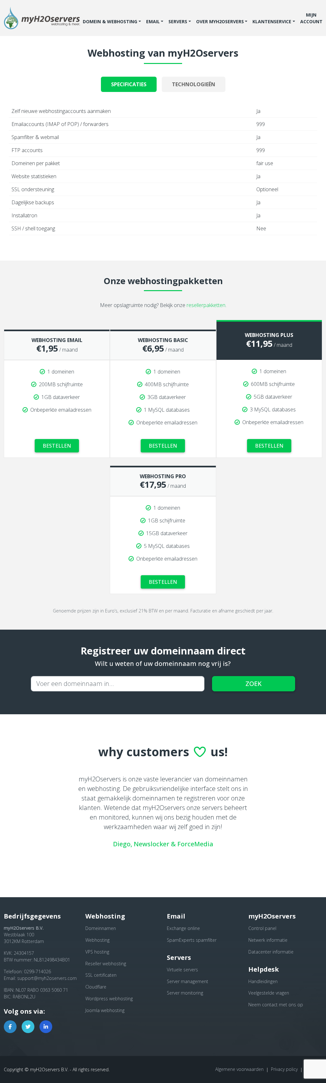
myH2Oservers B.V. (49, 1069)
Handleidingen (263, 981)
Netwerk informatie (267, 940)
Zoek (253, 683)
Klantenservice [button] (271, 21)
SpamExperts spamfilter (191, 940)
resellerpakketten (206, 305)
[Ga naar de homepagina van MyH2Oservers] (42, 18)
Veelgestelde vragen (268, 993)
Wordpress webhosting (109, 999)
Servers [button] (177, 21)
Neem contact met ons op (275, 1005)
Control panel (262, 928)
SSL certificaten (101, 975)
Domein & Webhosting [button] (110, 21)
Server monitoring (185, 993)
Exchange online (183, 928)
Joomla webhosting (104, 1010)
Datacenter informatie (271, 952)
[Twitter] (28, 1026)
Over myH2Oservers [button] (220, 21)
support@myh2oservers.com (47, 978)
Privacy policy (284, 1069)
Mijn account (311, 18)
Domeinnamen (100, 928)
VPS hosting (97, 952)
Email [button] (153, 21)
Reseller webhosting (105, 964)
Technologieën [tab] (193, 84)
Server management (187, 981)
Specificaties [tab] (128, 84)
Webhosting (97, 940)
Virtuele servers (182, 970)
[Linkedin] (45, 1026)
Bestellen (57, 445)
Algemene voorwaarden (239, 1069)
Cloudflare (95, 987)
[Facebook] (10, 1026)
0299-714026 (37, 971)
